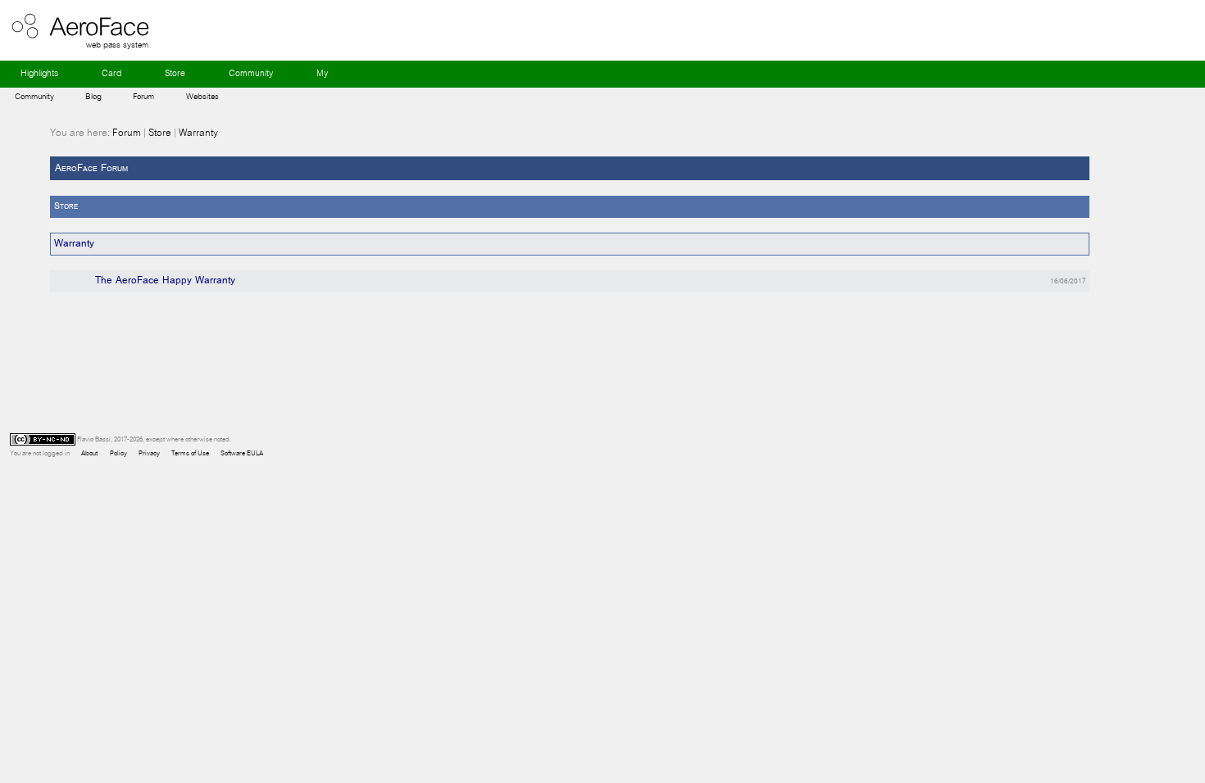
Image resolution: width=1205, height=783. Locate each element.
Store (175, 73)
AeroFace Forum (91, 168)
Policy (118, 453)
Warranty (198, 133)
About (89, 453)
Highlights (39, 73)
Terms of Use (190, 453)
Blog (93, 96)
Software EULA (242, 453)
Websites (202, 96)
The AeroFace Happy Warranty (165, 280)
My (322, 73)
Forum (143, 96)
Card (111, 73)
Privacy (149, 453)
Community (251, 73)
